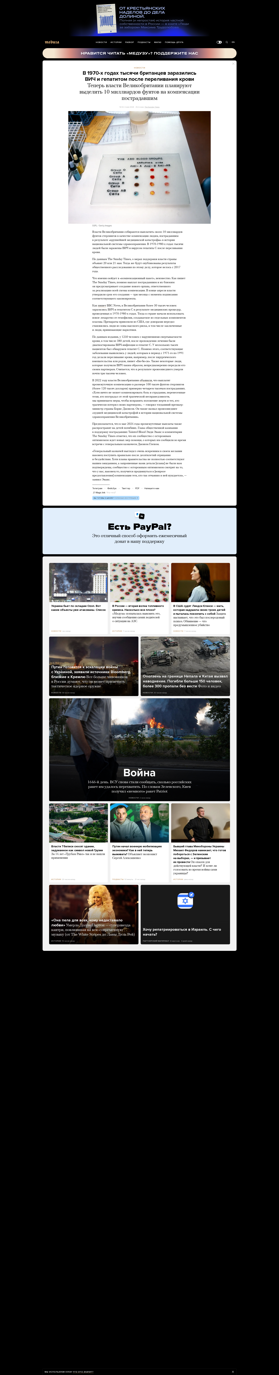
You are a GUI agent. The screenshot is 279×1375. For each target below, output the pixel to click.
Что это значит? (83, 1372)
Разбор (129, 42)
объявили (146, 380)
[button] (139, 167)
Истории (116, 42)
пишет (102, 305)
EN (233, 42)
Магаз (157, 42)
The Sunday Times (152, 107)
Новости (101, 42)
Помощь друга (174, 42)
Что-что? (111, 492)
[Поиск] (226, 42)
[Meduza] (52, 42)
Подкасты (144, 42)
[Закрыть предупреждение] (233, 1372)
